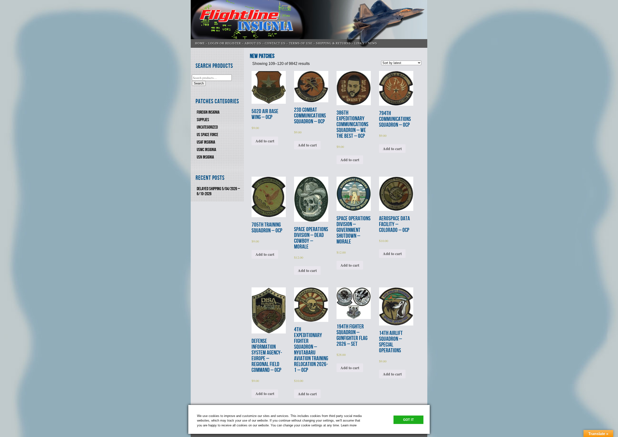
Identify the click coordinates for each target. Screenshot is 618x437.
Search (199, 83)
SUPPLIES (203, 119)
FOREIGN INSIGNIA (208, 112)
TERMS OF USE (300, 43)
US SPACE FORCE (207, 134)
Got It (408, 420)
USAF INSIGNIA (206, 142)
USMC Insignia (206, 149)
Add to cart (264, 141)
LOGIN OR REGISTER (224, 43)
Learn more (349, 425)
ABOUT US (253, 43)
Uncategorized (207, 127)
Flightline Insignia (309, 24)
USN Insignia (205, 157)
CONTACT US (275, 43)
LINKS (359, 43)
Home (200, 43)
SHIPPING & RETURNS (333, 43)
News (372, 43)
